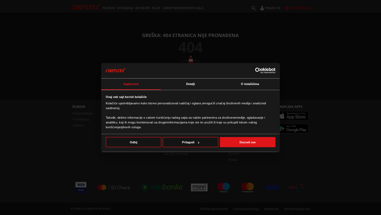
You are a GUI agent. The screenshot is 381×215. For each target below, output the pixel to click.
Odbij (133, 142)
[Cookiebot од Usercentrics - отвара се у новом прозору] (258, 71)
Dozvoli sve (248, 142)
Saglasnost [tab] (131, 83)
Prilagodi (188, 142)
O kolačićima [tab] (250, 83)
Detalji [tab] (190, 83)
